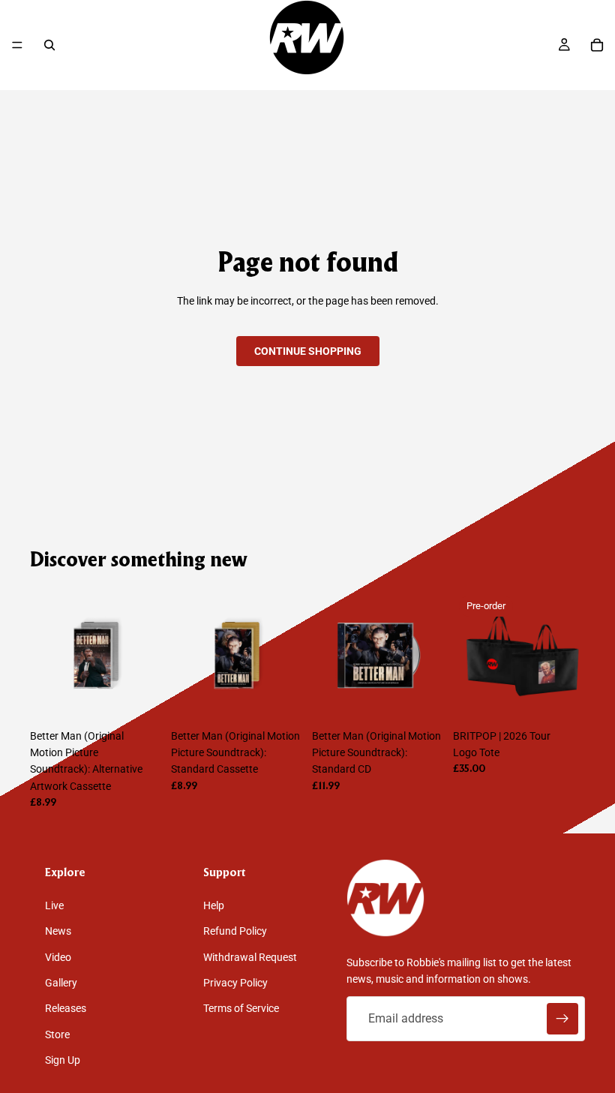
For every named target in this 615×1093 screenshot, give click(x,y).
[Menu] (17, 45)
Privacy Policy (235, 983)
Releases (65, 1008)
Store (57, 1034)
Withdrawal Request (250, 957)
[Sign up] (562, 1018)
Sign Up (62, 1060)
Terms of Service (241, 1008)
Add (151, 698)
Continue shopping (308, 351)
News (58, 931)
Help (213, 905)
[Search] (49, 45)
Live (54, 905)
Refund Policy (235, 931)
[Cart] (597, 45)
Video (58, 957)
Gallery (61, 983)
